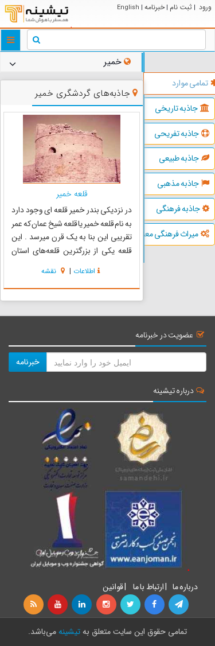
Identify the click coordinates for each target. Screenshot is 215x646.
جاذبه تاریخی (176, 108)
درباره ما (185, 587)
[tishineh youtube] (58, 604)
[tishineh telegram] (179, 604)
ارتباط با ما (148, 587)
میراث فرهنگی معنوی (171, 234)
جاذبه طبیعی (179, 158)
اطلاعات (84, 271)
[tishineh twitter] (131, 604)
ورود (205, 7)
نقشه (49, 271)
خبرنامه (154, 7)
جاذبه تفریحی (176, 133)
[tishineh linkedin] (83, 604)
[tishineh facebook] (155, 604)
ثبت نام (181, 7)
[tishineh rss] (35, 604)
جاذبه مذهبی (178, 183)
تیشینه (69, 631)
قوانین (113, 587)
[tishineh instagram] (107, 604)
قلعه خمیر (72, 194)
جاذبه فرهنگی (178, 209)
